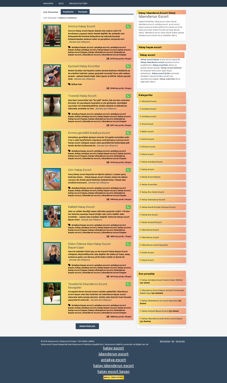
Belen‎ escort (148, 132)
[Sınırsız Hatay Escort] (52, 46)
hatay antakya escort (86, 50)
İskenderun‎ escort (150, 237)
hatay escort (124, 50)
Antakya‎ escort (149, 116)
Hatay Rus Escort (150, 215)
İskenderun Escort (150, 230)
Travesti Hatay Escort (82, 95)
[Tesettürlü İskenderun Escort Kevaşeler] (52, 304)
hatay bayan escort (107, 50)
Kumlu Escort (148, 253)
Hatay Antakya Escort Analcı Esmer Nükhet (162, 280)
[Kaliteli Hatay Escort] (52, 227)
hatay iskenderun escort (100, 52)
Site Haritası (165, 341)
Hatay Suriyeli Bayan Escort (155, 311)
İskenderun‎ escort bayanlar (155, 245)
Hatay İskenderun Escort (153, 200)
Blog (61, 3)
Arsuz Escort (147, 124)
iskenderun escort (91, 55)
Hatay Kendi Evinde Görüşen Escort (159, 207)
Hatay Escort (148, 169)
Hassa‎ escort (148, 154)
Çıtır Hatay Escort (79, 169)
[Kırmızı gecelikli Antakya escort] (52, 153)
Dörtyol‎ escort (148, 147)
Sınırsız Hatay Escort (81, 26)
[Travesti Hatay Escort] (52, 116)
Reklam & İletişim (78, 3)
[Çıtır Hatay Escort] (52, 190)
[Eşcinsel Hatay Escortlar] (52, 86)
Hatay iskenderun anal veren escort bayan (162, 319)
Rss (173, 341)
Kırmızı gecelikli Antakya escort (89, 132)
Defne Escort (148, 139)
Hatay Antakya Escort (152, 162)
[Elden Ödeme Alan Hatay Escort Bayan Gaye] (52, 264)
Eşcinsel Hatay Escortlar (84, 66)
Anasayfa (48, 3)
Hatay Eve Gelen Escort (153, 192)
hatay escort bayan (77, 52)
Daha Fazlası (87, 326)
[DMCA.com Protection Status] (113, 379)
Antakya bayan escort (82, 47)
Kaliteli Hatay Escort (81, 206)
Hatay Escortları (149, 184)
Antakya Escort (149, 109)
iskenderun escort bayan (113, 55)
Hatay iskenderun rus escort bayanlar (160, 301)
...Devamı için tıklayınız (79, 42)
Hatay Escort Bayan (151, 177)
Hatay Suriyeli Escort (152, 222)
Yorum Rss (180, 341)
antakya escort (102, 47)
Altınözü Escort (149, 101)
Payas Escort (148, 260)
